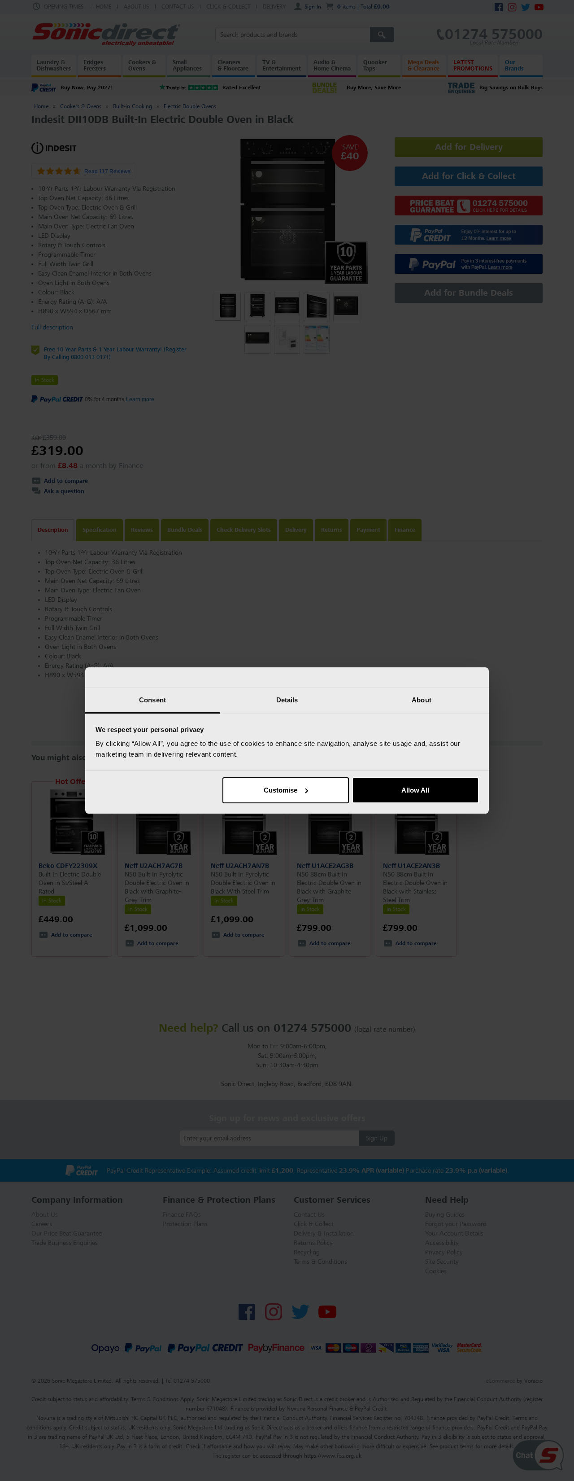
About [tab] (421, 700)
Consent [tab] (152, 700)
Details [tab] (287, 700)
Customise (280, 790)
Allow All (415, 790)
